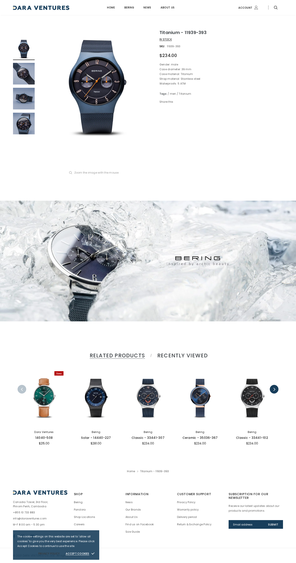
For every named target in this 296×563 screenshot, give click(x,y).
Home (131, 471)
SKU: (162, 46)
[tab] (116, 355)
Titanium (185, 94)
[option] (97, 86)
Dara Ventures (44, 432)
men (173, 94)
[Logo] (45, 7)
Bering (96, 432)
